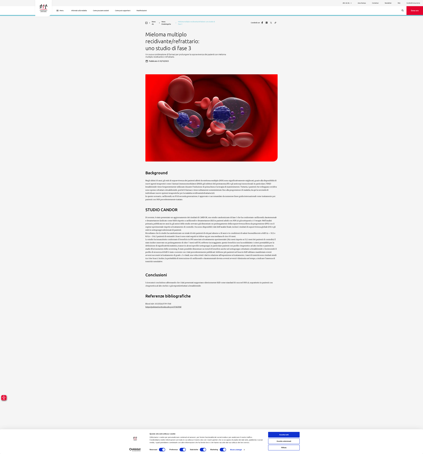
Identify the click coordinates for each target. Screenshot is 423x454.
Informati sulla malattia (79, 10)
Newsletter (388, 3)
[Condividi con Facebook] (262, 22)
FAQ (399, 3)
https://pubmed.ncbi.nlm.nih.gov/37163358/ (163, 307)
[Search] (402, 10)
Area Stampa (362, 3)
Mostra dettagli (236, 450)
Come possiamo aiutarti (101, 10)
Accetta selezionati (284, 441)
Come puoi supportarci (122, 10)
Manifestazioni (142, 10)
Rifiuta (283, 447)
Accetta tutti (284, 435)
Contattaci (375, 3)
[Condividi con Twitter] (271, 22)
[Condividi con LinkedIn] (266, 22)
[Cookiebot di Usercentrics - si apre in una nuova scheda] (135, 449)
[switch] (183, 449)
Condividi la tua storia (413, 3)
